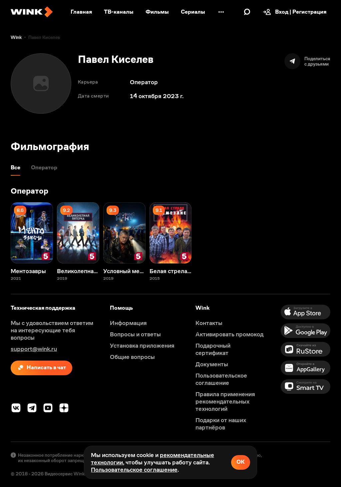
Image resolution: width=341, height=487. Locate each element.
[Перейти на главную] (32, 12)
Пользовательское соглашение (134, 469)
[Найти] (247, 12)
